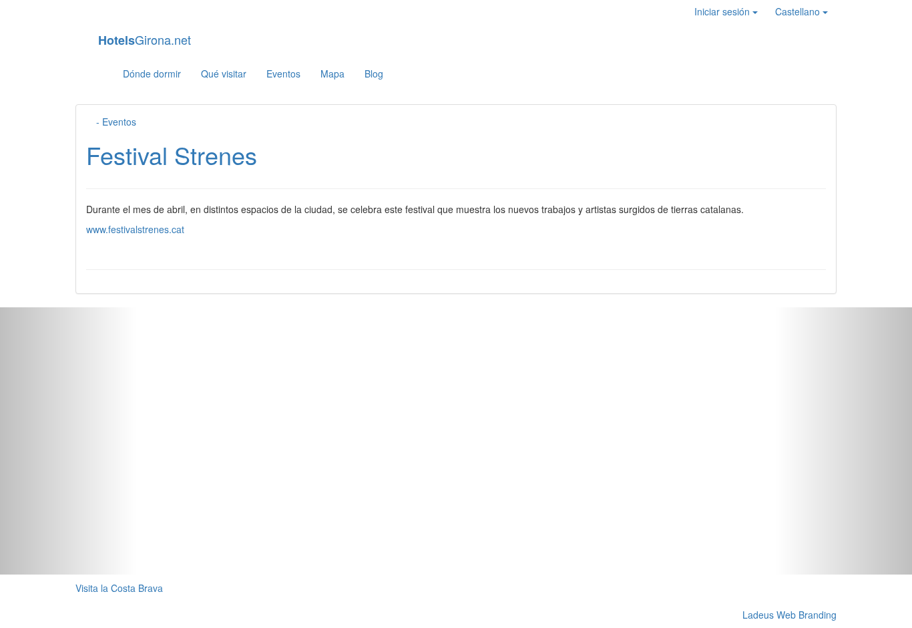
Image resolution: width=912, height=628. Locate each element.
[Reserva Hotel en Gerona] (99, 73)
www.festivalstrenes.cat (135, 229)
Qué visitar (223, 73)
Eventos (283, 73)
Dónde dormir (152, 73)
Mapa (332, 73)
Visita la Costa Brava (119, 588)
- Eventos (114, 121)
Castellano (799, 11)
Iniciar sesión (723, 11)
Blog (374, 73)
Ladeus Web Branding (789, 614)
